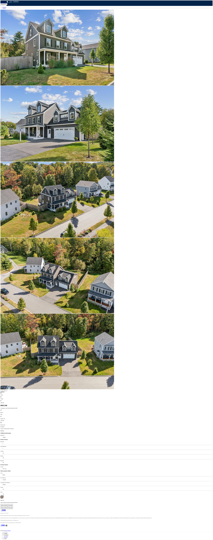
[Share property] (6, 390)
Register (4, 5)
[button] (106, 48)
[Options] (1, 390)
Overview (4, 7)
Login (2, 5)
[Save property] (4, 390)
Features (4, 8)
